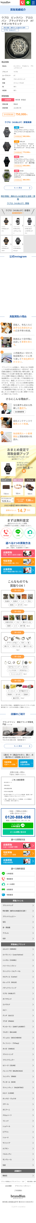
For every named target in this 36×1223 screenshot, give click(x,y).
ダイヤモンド (7, 999)
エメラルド (6, 1004)
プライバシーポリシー (23, 1186)
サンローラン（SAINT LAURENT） (14, 1027)
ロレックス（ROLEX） (10, 982)
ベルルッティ (7, 1154)
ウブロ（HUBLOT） (10, 30)
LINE (28, 2)
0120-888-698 (18, 817)
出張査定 (10, 889)
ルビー (5, 1010)
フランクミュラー (9, 1060)
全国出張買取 (25, 763)
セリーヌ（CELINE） (9, 1065)
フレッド (6, 1121)
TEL (22, 2)
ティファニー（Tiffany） (11, 1043)
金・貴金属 (6, 927)
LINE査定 (10, 873)
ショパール (6, 1126)
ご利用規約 (18, 1190)
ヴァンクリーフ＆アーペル (11, 971)
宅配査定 (10, 895)
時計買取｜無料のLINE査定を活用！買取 (18, 197)
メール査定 (11, 884)
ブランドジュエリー (9, 916)
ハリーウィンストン (9, 966)
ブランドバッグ (8, 905)
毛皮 (4, 1165)
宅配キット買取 (9, 763)
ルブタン (6, 1148)
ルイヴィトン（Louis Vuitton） (13, 955)
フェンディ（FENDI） (10, 1076)
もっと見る (18, 746)
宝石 (4, 922)
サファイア (6, 1143)
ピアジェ (5, 1132)
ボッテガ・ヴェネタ (9, 1099)
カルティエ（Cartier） (10, 977)
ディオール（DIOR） (9, 1082)
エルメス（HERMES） (10, 949)
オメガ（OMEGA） (9, 1049)
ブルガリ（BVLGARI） (10, 1032)
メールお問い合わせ (18, 832)
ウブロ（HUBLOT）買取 (18, 203)
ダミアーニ (6, 1110)
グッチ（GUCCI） (9, 1015)
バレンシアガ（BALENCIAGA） (13, 1071)
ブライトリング (8, 1054)
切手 (4, 938)
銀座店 (5, 1176)
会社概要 (8, 1186)
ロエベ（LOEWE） (9, 1093)
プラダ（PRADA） (9, 1021)
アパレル (6, 933)
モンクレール (7, 1159)
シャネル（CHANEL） (10, 960)
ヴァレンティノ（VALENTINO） (13, 1087)
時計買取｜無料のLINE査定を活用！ (15, 28)
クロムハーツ (7, 1115)
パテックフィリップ (9, 988)
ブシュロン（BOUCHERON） (12, 1038)
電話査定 (10, 879)
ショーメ (5, 1137)
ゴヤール (6, 1104)
